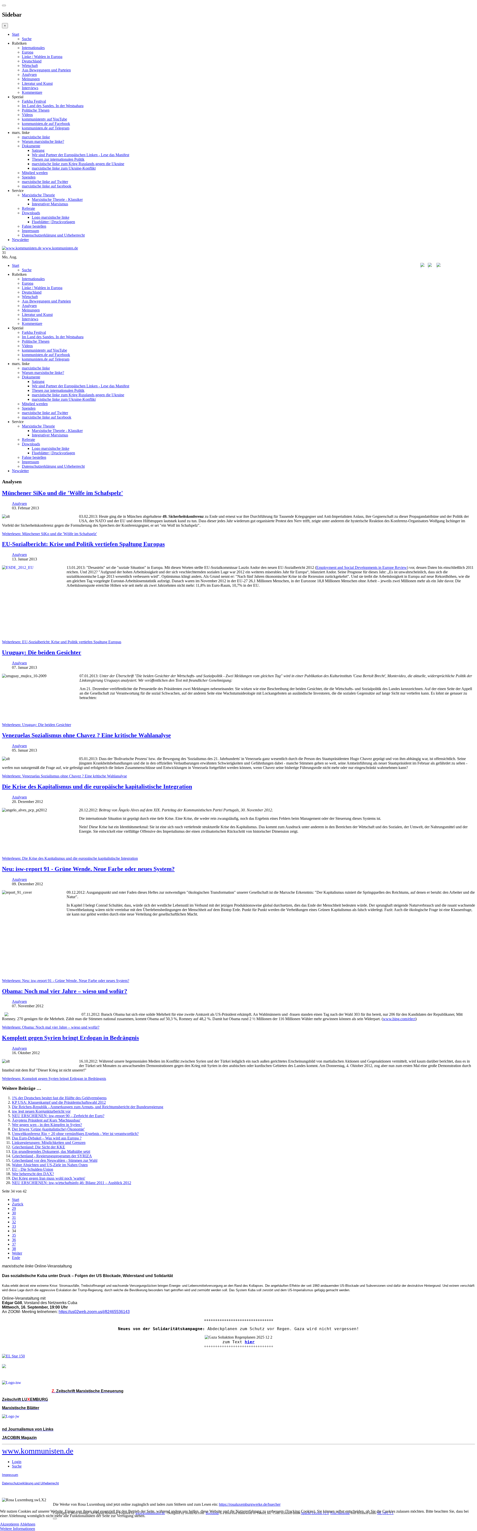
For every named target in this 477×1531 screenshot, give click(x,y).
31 (14, 1217)
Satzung (38, 150)
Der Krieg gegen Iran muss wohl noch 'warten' (48, 1178)
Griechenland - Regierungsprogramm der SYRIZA (52, 1156)
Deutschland (31, 61)
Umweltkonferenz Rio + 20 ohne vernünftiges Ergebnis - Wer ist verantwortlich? (75, 1134)
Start (15, 34)
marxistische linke (36, 137)
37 (14, 1244)
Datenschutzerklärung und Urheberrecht (53, 235)
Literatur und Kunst (37, 83)
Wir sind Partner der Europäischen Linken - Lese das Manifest (80, 155)
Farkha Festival (34, 101)
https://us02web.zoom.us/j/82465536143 (94, 1312)
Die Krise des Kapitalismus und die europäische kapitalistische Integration (97, 786)
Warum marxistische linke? (43, 141)
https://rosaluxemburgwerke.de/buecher (249, 1504)
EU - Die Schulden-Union (32, 1169)
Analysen (29, 74)
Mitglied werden (35, 173)
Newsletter (20, 240)
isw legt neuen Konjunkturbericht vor (41, 1111)
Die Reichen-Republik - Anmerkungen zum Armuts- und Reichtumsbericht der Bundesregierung (87, 1107)
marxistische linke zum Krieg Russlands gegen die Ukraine (78, 164)
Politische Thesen (35, 110)
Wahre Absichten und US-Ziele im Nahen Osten (50, 1165)
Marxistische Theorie (38, 195)
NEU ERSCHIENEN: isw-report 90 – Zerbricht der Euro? (58, 1116)
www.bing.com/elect (399, 1019)
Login (16, 1462)
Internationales (33, 48)
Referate (28, 208)
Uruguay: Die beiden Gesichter (41, 652)
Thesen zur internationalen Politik (58, 159)
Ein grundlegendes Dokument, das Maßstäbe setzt (51, 1151)
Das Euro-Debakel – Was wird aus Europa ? (46, 1138)
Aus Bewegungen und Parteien (46, 70)
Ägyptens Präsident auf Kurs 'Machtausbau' (46, 1120)
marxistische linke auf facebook (46, 186)
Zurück (17, 1204)
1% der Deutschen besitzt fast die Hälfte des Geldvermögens (59, 1098)
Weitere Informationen (17, 1529)
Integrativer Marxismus (50, 204)
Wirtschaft (30, 65)
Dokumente (31, 146)
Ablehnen (27, 1524)
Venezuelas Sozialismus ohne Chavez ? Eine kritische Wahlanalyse (86, 735)
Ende (16, 1257)
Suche (27, 39)
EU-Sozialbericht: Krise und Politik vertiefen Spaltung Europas (83, 544)
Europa (27, 52)
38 (14, 1249)
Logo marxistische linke (50, 217)
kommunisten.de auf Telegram (45, 128)
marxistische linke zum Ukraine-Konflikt (64, 168)
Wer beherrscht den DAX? (33, 1174)
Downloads (31, 213)
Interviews (30, 88)
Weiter (17, 1253)
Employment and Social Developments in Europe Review (361, 567)
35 (14, 1235)
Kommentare (32, 92)
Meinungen (31, 79)
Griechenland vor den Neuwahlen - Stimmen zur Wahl (54, 1160)
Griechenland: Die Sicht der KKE (38, 1147)
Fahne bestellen (34, 226)
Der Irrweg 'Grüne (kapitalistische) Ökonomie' (48, 1129)
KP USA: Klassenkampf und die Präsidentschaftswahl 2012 (59, 1102)
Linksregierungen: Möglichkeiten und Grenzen (48, 1142)
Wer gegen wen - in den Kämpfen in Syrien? (47, 1125)
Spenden (29, 177)
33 (14, 1226)
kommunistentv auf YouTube (44, 119)
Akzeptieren (9, 1524)
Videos (27, 115)
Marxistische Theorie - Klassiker (57, 199)
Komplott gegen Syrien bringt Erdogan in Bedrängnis (70, 1038)
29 (14, 1208)
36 (14, 1240)
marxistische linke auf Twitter (45, 182)
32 (14, 1222)
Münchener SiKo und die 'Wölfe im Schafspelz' (62, 493)
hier (250, 1342)
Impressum (30, 231)
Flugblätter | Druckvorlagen (53, 222)
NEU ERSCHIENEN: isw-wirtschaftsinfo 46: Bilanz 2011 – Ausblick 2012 (71, 1183)
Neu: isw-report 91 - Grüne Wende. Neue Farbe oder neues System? (88, 869)
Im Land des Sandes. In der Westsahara (52, 106)
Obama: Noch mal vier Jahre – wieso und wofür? (64, 991)
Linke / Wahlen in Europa (42, 57)
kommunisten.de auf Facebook (46, 124)
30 (14, 1213)
